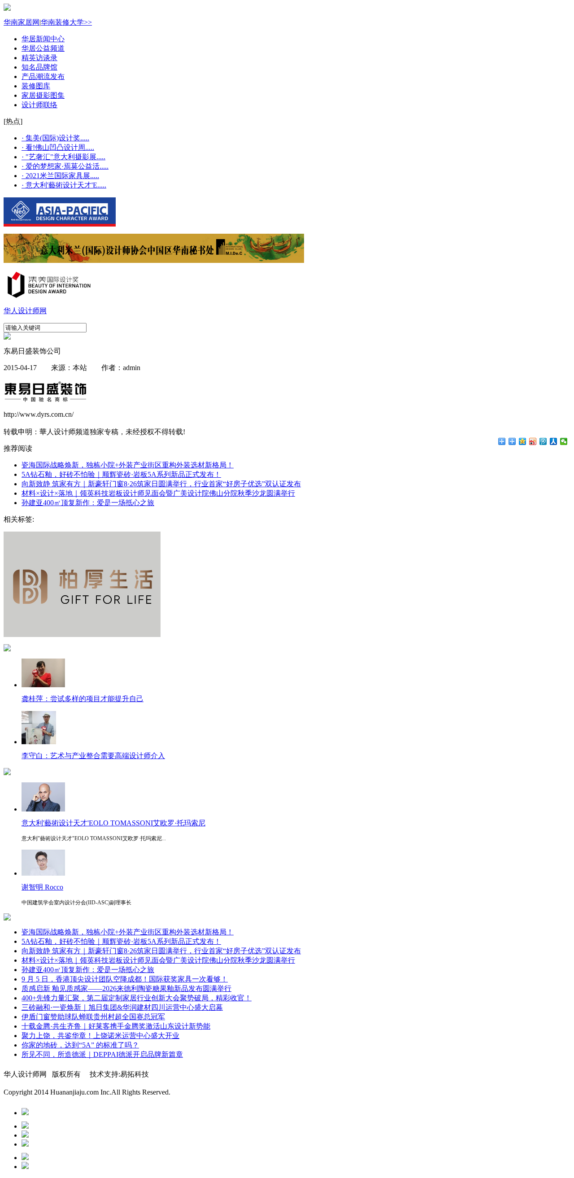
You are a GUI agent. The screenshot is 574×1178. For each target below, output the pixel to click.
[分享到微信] (564, 441)
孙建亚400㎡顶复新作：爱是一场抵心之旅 (88, 502)
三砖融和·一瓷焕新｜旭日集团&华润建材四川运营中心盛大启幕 (122, 1007)
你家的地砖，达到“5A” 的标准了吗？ (80, 1045)
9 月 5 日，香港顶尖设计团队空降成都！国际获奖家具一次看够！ (125, 979)
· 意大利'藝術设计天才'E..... (64, 185)
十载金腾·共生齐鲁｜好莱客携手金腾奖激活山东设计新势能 (116, 1026)
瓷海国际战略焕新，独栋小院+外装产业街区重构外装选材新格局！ (128, 465)
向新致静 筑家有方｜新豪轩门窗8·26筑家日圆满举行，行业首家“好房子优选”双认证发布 (161, 484)
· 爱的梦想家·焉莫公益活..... (65, 166)
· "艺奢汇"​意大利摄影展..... (63, 157)
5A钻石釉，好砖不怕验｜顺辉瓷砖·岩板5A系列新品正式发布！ (121, 474)
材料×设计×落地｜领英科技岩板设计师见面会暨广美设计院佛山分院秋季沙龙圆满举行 (158, 493)
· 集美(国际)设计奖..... (55, 138)
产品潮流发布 (43, 76)
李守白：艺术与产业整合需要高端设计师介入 (93, 755)
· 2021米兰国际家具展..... (60, 175)
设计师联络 (39, 105)
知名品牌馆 (39, 67)
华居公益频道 (43, 48)
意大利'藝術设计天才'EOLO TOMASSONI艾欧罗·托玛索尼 (113, 823)
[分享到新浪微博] (533, 441)
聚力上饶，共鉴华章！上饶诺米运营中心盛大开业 (100, 1035)
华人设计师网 (25, 310)
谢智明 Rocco (42, 887)
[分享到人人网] (553, 441)
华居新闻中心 (43, 39)
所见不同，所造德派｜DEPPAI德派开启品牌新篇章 (102, 1054)
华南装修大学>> (66, 22)
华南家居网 (21, 22)
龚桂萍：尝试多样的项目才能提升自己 (83, 698)
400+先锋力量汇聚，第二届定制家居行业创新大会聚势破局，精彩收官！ (137, 998)
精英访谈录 (39, 57)
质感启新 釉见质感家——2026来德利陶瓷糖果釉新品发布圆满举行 (126, 988)
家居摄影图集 (43, 95)
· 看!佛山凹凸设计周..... (58, 147)
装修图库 (36, 86)
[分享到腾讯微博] (543, 441)
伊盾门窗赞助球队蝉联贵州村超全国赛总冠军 (93, 1017)
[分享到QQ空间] (522, 441)
